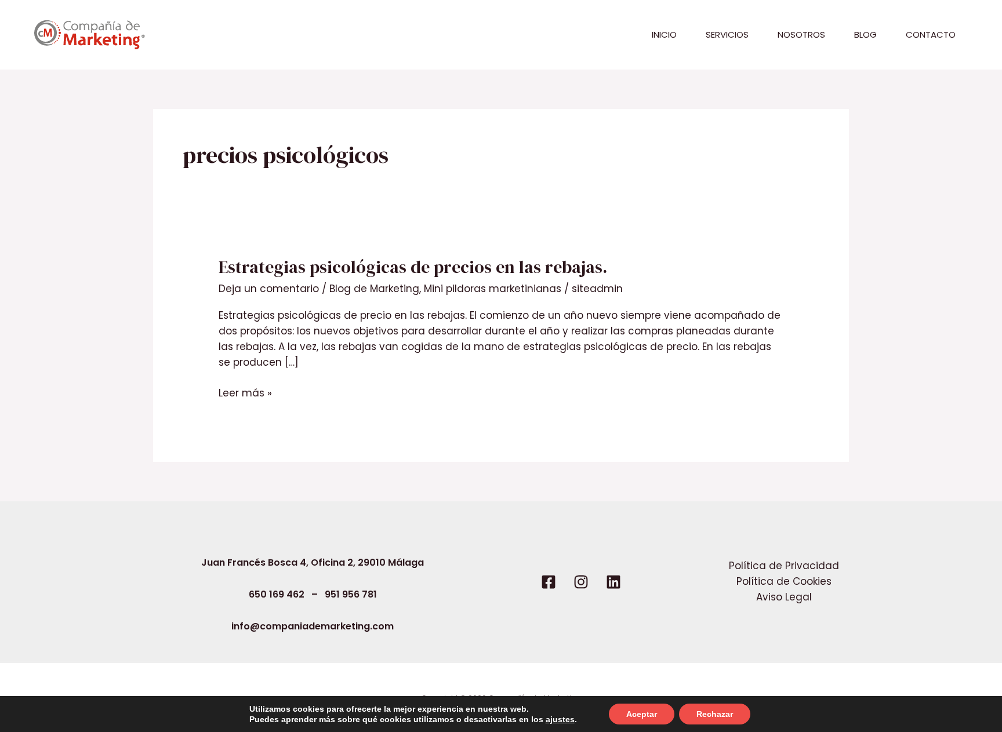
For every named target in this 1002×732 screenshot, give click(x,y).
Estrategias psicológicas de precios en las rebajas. (413, 267)
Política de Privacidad (784, 566)
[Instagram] (581, 581)
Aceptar (641, 714)
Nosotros (801, 34)
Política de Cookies (784, 581)
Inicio (664, 34)
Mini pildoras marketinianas (492, 289)
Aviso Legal (784, 597)
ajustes (560, 719)
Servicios (727, 34)
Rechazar (714, 714)
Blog (865, 34)
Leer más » (245, 392)
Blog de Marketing (374, 289)
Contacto (931, 34)
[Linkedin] (613, 581)
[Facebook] (548, 581)
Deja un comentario (269, 289)
